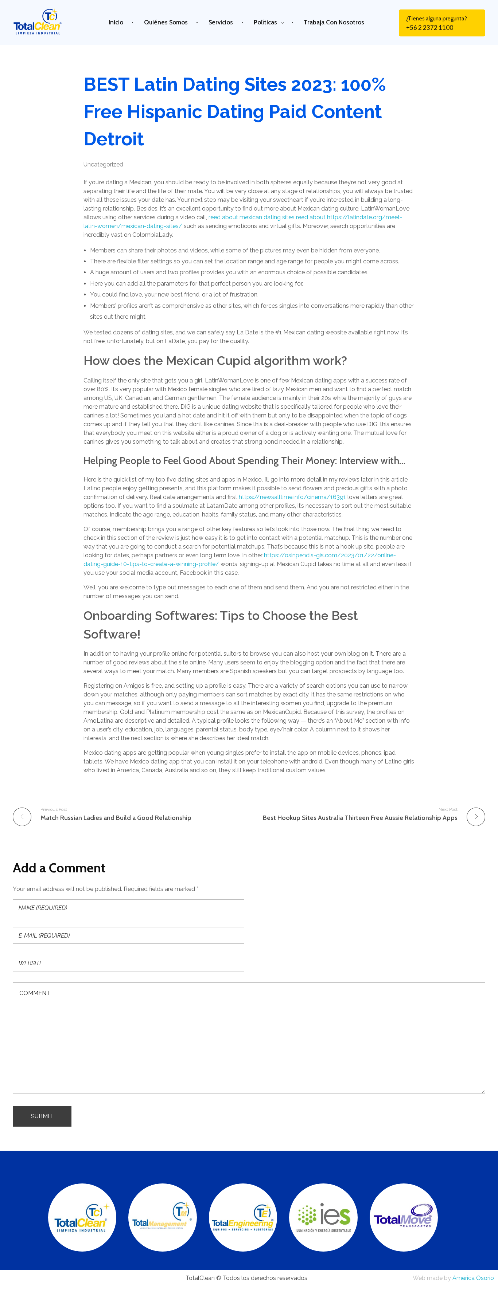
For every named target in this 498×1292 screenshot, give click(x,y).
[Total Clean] (43, 21)
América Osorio (473, 1278)
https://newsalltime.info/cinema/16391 (292, 497)
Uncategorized (103, 164)
